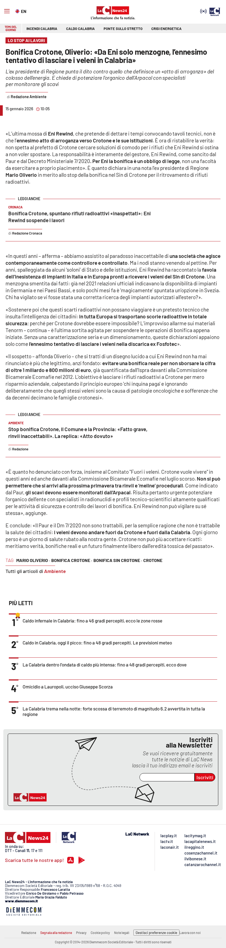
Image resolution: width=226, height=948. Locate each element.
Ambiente (55, 571)
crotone (152, 560)
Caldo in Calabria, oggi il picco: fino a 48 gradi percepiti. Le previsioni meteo (97, 642)
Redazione (28, 933)
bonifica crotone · (71, 560)
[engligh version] (18, 11)
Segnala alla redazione (56, 933)
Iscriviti (205, 777)
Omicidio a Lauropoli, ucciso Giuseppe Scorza (68, 686)
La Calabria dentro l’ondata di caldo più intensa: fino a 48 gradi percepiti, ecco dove (105, 664)
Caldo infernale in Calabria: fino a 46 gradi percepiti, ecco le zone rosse (92, 620)
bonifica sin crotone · (117, 560)
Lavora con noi (190, 933)
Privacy (81, 933)
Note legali (121, 933)
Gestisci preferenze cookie (156, 932)
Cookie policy (100, 933)
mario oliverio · (33, 560)
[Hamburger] (7, 11)
